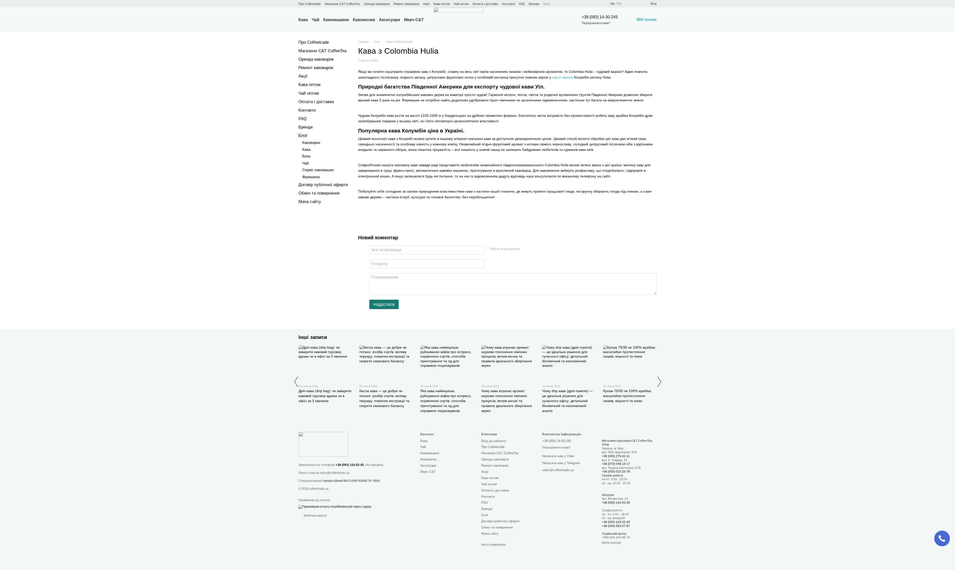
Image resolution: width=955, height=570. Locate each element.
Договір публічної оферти (323, 184)
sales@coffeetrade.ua (334, 473)
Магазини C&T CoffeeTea (342, 4)
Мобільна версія (315, 515)
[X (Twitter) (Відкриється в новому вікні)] (572, 4)
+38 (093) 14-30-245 (600, 17)
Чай (315, 20)
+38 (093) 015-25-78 (616, 471)
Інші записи (312, 337)
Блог (546, 4)
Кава (303, 20)
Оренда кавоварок (377, 4)
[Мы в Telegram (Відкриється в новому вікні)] (584, 4)
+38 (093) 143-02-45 (350, 465)
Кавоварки (311, 142)
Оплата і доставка (485, 4)
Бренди (534, 4)
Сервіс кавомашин (318, 170)
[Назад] (295, 381)
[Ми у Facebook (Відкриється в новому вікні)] (566, 4)
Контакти (508, 4)
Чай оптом (461, 4)
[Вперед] (659, 381)
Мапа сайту (309, 201)
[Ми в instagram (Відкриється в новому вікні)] (578, 4)
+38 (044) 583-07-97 (616, 526)
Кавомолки (364, 20)
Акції (426, 4)
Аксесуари (389, 20)
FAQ (522, 4)
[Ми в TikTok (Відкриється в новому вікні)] (596, 4)
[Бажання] (638, 4)
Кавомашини (336, 20)
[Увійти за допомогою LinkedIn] (541, 249)
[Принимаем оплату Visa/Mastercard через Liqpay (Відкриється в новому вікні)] (334, 506)
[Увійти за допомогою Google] (533, 249)
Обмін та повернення (318, 193)
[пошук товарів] (561, 20)
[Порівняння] (629, 4)
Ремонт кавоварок (406, 4)
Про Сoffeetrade (309, 4)
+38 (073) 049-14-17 (616, 464)
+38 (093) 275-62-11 (616, 456)
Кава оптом (441, 4)
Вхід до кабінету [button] (493, 441)
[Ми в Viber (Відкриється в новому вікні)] (590, 4)
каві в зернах (562, 77)
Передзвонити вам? (596, 23)
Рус (619, 3)
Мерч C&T (414, 20)
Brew (306, 156)
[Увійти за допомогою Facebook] (525, 249)
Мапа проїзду (611, 542)
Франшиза (311, 177)
